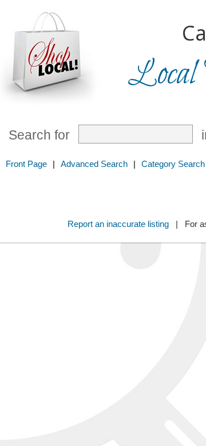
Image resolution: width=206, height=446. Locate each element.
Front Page (26, 164)
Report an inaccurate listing (118, 224)
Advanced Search (94, 164)
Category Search (173, 164)
